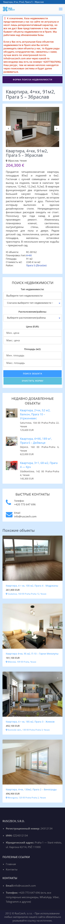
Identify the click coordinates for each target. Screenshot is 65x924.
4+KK (29, 255)
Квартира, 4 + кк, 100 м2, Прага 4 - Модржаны (32, 585)
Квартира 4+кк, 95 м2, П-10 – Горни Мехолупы (32, 653)
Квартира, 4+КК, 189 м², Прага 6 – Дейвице (36, 441)
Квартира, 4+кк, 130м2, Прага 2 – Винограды (31, 789)
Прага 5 (30, 265)
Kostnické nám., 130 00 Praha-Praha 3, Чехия (28, 729)
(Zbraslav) (41, 265)
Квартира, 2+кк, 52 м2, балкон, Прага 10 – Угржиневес (35, 414)
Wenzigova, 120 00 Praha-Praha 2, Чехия (26, 797)
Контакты (12, 869)
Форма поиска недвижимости (32, 79)
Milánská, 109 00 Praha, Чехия (21, 661)
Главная (11, 864)
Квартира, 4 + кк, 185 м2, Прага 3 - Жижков (30, 721)
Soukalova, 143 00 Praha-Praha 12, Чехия (26, 593)
